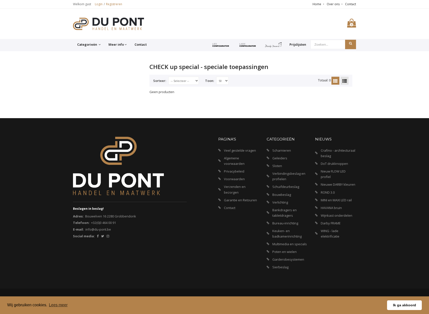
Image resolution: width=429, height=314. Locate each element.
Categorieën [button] (87, 44)
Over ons (333, 4)
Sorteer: (159, 80)
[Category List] (345, 81)
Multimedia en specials (289, 244)
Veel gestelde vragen (240, 150)
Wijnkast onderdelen (336, 215)
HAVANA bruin (331, 208)
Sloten (277, 166)
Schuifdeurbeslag (285, 186)
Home (317, 4)
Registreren (114, 4)
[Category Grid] (335, 81)
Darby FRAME (331, 223)
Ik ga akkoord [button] (404, 305)
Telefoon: (81, 222)
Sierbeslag (280, 267)
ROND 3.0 (328, 192)
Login (99, 4)
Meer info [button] (116, 44)
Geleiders (279, 158)
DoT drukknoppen (334, 163)
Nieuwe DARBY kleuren (338, 184)
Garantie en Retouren (240, 200)
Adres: (78, 216)
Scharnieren (281, 150)
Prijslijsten (297, 44)
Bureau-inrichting (285, 223)
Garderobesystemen (288, 259)
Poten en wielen (284, 251)
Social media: (84, 236)
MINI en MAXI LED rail (336, 200)
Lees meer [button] (58, 305)
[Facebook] (98, 236)
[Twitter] (102, 236)
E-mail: (78, 229)
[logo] (108, 24)
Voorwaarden (234, 179)
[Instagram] (108, 236)
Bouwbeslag (281, 194)
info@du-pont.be (98, 229)
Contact (350, 4)
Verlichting (280, 202)
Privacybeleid (234, 171)
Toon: (209, 80)
